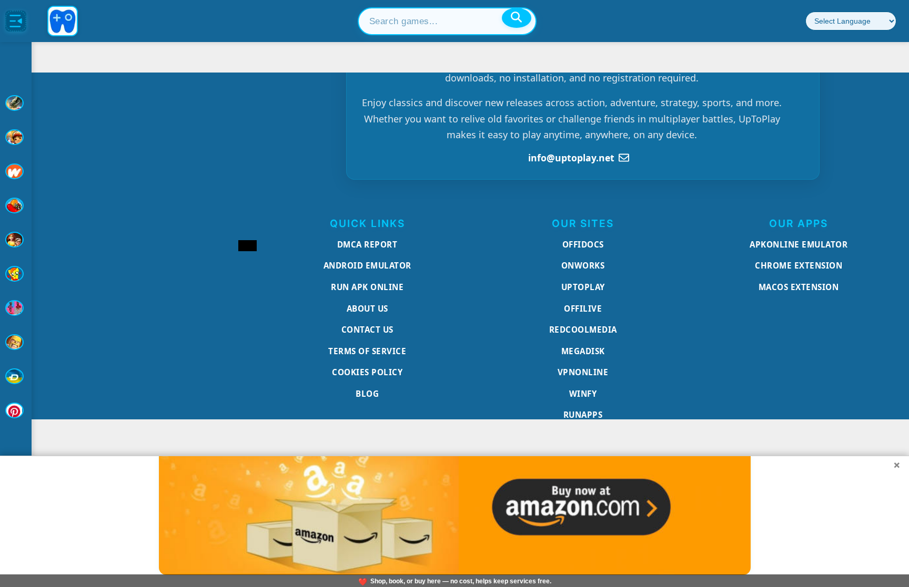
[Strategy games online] (15, 342)
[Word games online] (15, 376)
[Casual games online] (15, 205)
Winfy (583, 393)
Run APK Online (367, 287)
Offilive (583, 308)
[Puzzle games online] (15, 240)
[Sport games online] (15, 308)
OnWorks (583, 265)
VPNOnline (583, 372)
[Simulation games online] (15, 274)
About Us (367, 308)
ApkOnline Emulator (798, 244)
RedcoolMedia (583, 329)
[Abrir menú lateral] (15, 21)
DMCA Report (367, 244)
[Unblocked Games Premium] (15, 410)
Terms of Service (367, 351)
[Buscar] (516, 18)
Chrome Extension (798, 265)
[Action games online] (15, 103)
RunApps (583, 414)
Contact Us (367, 329)
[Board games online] (15, 171)
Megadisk (583, 351)
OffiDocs (583, 244)
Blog (367, 393)
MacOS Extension (799, 287)
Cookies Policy (367, 372)
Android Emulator (367, 265)
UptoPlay (583, 287)
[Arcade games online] (15, 137)
